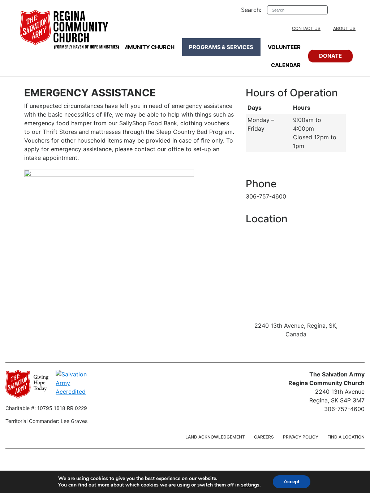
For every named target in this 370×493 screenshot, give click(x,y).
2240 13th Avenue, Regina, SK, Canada (295, 330)
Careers (264, 437)
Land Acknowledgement (215, 437)
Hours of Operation (292, 93)
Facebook (344, 9)
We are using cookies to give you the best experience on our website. (137, 478)
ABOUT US (344, 28)
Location (267, 218)
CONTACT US (306, 28)
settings (250, 485)
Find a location (346, 437)
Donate (330, 55)
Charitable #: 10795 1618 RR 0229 (46, 408)
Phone (261, 183)
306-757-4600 (266, 196)
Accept (292, 481)
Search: (251, 9)
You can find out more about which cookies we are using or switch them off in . (159, 485)
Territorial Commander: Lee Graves (46, 421)
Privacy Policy (300, 437)
